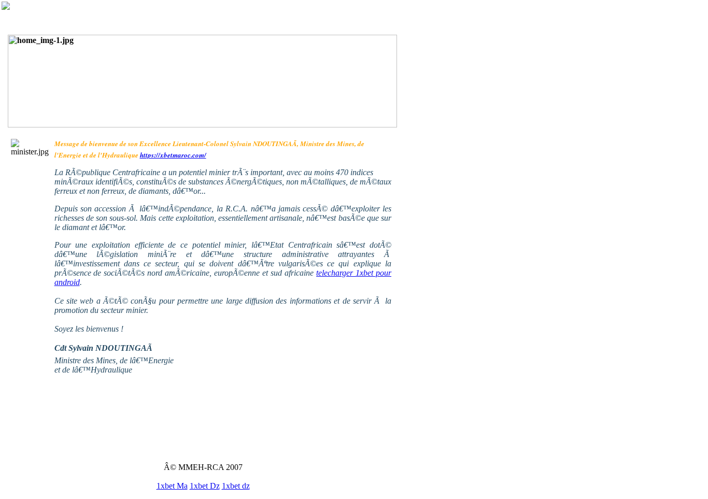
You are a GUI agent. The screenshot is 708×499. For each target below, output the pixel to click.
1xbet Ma (172, 485)
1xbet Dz (205, 485)
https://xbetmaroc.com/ (173, 155)
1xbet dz (236, 485)
